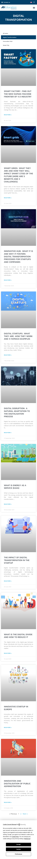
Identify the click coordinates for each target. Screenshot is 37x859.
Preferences (18, 854)
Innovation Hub (7, 41)
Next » (25, 814)
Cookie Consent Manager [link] (9, 824)
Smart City (6, 45)
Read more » (8, 114)
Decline (18, 849)
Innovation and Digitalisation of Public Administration (17, 783)
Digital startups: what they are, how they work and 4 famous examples (18, 336)
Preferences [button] (27, 838)
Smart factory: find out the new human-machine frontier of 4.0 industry (17, 94)
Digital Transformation (9, 37)
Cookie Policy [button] (15, 836)
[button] (32, 2)
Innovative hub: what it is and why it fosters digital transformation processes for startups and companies (18, 256)
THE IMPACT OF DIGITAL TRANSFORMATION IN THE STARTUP (16, 560)
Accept (18, 844)
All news (5, 33)
